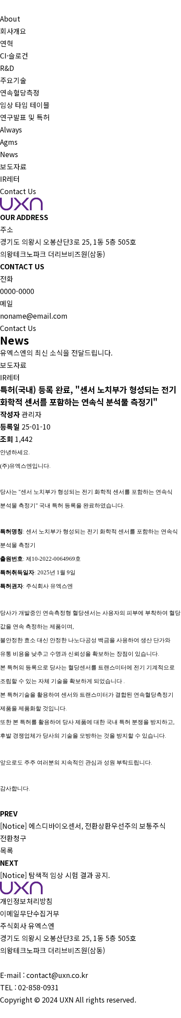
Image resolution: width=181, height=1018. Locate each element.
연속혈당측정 (20, 92)
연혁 (6, 43)
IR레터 (10, 178)
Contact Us (18, 191)
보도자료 (13, 166)
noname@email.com (34, 315)
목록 (6, 850)
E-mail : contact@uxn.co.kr (44, 975)
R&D (7, 67)
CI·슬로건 (14, 55)
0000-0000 (17, 291)
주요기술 (13, 80)
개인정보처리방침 (26, 901)
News (9, 154)
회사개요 (13, 31)
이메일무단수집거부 (29, 913)
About (10, 18)
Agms (9, 141)
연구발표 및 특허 (25, 117)
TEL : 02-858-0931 (29, 987)
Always (11, 129)
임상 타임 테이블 (25, 104)
